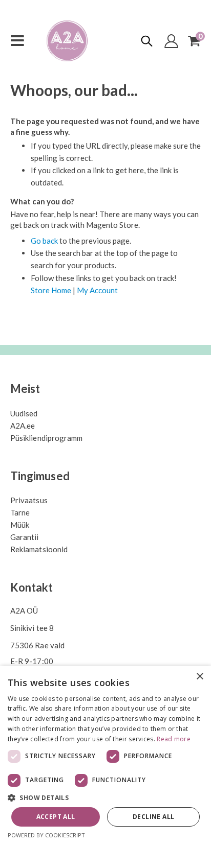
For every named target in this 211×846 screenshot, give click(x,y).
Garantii (24, 537)
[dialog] (105, 756)
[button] (105, 797)
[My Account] (171, 41)
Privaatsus (29, 500)
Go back (44, 240)
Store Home (51, 290)
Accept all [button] (55, 816)
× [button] (199, 676)
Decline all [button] (153, 816)
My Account (97, 290)
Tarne (20, 512)
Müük (19, 524)
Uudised (23, 413)
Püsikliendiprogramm (46, 437)
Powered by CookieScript (46, 835)
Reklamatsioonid (39, 549)
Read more (174, 739)
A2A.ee (22, 425)
